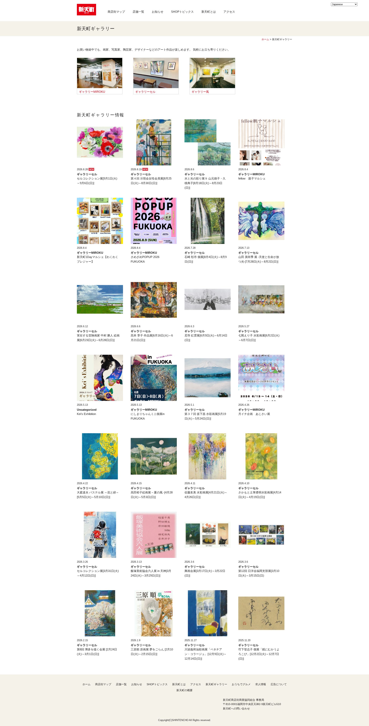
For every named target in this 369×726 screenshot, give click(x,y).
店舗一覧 (138, 11)
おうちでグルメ (241, 684)
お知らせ (157, 11)
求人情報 (260, 684)
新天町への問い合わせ (236, 708)
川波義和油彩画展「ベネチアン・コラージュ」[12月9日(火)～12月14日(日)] (205, 654)
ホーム (265, 39)
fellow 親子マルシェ (252, 178)
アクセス (229, 11)
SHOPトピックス (182, 11)
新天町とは (208, 11)
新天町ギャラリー (216, 684)
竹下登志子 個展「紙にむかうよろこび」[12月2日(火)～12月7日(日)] (258, 654)
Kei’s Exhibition (86, 414)
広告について (279, 684)
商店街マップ (116, 11)
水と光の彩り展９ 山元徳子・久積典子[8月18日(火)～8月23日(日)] (205, 183)
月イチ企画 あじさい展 (254, 414)
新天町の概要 (184, 690)
